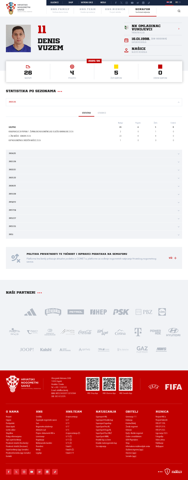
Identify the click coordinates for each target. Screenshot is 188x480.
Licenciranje (40, 437)
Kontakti (9, 456)
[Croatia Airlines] (67, 332)
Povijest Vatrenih (161, 420)
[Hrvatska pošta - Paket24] (32, 332)
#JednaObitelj (131, 423)
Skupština (9, 433)
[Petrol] (75, 311)
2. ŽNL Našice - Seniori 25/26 (20, 136)
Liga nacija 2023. (162, 433)
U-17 (67, 427)
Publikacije (159, 443)
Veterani (129, 430)
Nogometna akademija (44, 427)
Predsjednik (10, 423)
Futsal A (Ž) (70, 450)
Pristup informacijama (13, 437)
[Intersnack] (103, 332)
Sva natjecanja (101, 447)
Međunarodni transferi (44, 443)
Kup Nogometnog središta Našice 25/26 (25, 141)
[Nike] (30, 311)
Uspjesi (8, 420)
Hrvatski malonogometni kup (106, 443)
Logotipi (39, 453)
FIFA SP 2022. (160, 430)
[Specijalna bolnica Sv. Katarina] (123, 349)
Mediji (103, 3)
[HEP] (98, 311)
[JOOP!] (26, 349)
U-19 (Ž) (69, 437)
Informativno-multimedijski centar (138, 447)
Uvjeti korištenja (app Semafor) (17, 450)
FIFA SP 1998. (160, 423)
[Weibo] (138, 2)
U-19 (67, 423)
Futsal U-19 (70, 453)
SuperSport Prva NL (103, 427)
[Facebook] (115, 2)
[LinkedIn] (143, 2)
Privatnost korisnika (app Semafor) (18, 453)
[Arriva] (84, 349)
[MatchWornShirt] (161, 349)
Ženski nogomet (132, 427)
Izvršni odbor (10, 430)
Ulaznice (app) (131, 453)
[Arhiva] (179, 11)
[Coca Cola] (85, 332)
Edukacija (129, 420)
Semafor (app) (131, 456)
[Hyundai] (173, 332)
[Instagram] (127, 2)
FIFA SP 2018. (160, 427)
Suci (37, 423)
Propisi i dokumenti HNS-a (45, 433)
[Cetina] (120, 332)
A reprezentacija (71, 417)
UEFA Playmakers (132, 440)
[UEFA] (153, 387)
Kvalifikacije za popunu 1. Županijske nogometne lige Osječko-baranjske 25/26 (41, 132)
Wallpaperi (160, 447)
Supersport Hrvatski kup (104, 420)
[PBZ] (144, 311)
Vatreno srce (87, 3)
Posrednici (39, 447)
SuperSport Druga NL (103, 430)
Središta (39, 417)
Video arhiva (160, 440)
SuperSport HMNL (102, 437)
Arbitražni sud (41, 430)
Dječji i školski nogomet (134, 433)
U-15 (67, 430)
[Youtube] (132, 2)
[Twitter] (121, 2)
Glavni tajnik (10, 427)
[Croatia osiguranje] (50, 332)
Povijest (8, 417)
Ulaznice (55, 3)
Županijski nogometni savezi (46, 420)
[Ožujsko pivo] (53, 311)
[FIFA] (173, 387)
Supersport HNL (101, 417)
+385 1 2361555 (60, 387)
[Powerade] (155, 332)
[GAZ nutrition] (142, 349)
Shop (71, 3)
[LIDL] (162, 311)
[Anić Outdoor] (65, 349)
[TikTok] (149, 2)
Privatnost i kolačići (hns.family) (17, 443)
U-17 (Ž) (69, 440)
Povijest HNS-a (161, 417)
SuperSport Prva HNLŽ (104, 433)
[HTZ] (15, 332)
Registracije (40, 440)
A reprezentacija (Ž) (73, 433)
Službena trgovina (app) (134, 450)
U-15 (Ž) (69, 443)
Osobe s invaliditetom (133, 437)
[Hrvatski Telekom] (138, 332)
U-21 (67, 420)
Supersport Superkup (103, 423)
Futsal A (68, 447)
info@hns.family (62, 390)
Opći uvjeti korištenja (13, 440)
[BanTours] (103, 349)
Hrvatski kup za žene (103, 440)
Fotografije (159, 437)
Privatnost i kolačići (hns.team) (17, 447)
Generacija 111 (131, 417)
